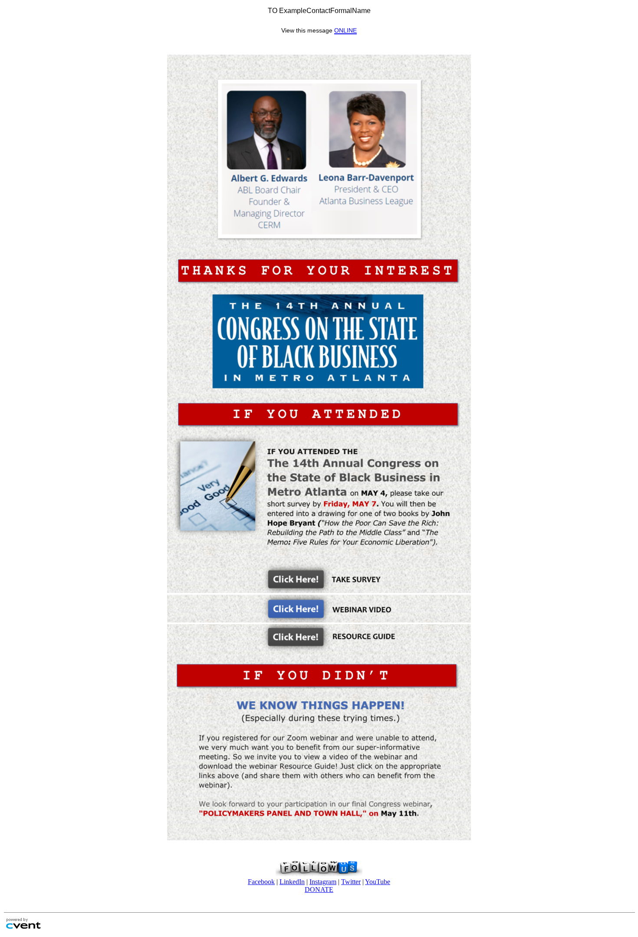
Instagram (322, 881)
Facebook (261, 881)
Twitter (351, 881)
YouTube (377, 881)
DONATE (319, 889)
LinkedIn (292, 881)
